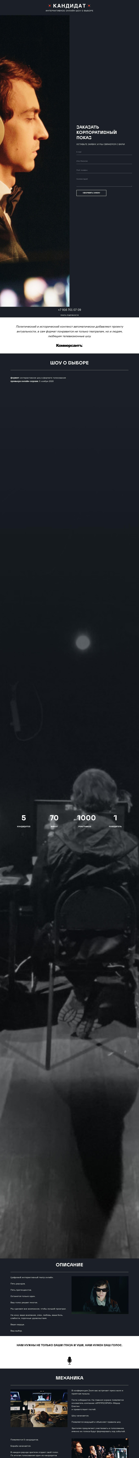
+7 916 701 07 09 (69, 310)
